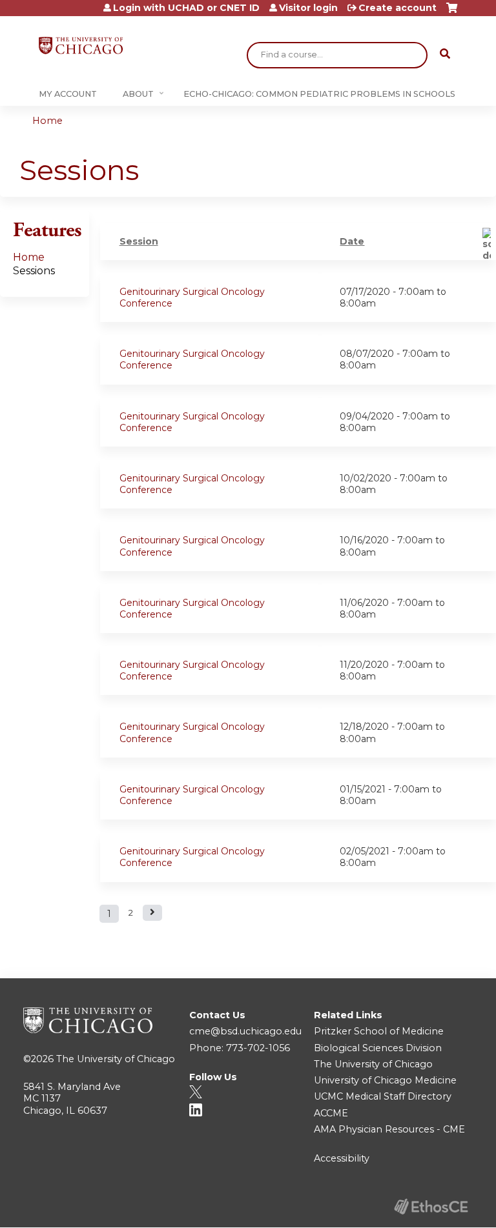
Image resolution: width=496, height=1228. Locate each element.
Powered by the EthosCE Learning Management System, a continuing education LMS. (431, 1206)
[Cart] (451, 12)
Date (352, 241)
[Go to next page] (152, 913)
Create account (397, 7)
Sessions (34, 271)
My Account (68, 94)
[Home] (81, 45)
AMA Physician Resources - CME (389, 1129)
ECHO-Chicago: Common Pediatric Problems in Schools (319, 94)
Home (47, 120)
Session (138, 241)
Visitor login (308, 7)
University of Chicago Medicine (385, 1080)
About (138, 94)
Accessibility (341, 1158)
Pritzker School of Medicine (379, 1031)
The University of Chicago (115, 1059)
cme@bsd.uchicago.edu (245, 1031)
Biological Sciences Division (378, 1048)
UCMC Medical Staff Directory (382, 1096)
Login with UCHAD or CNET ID (186, 7)
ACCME (331, 1113)
